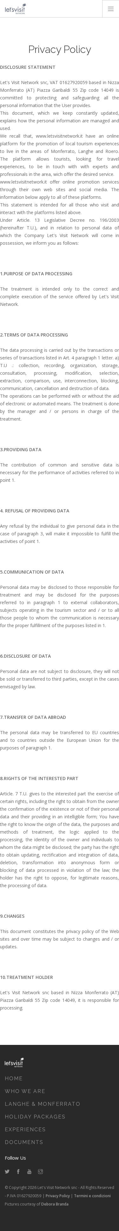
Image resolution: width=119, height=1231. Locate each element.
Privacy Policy (58, 1195)
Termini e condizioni (92, 1195)
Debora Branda (55, 1204)
